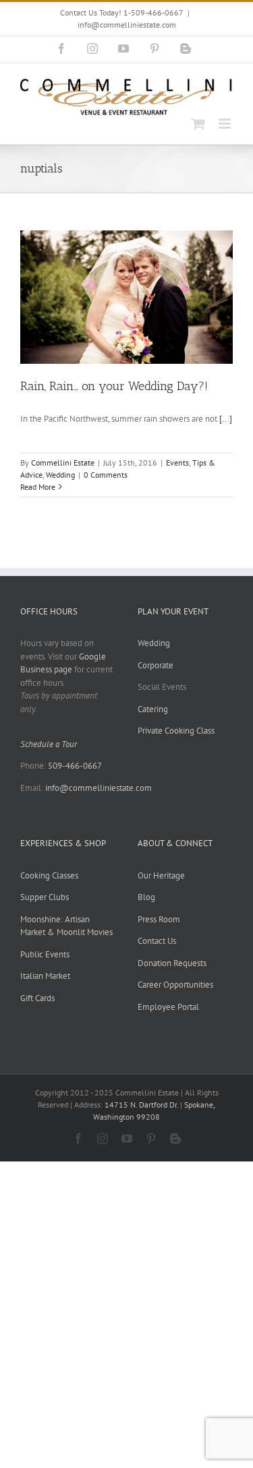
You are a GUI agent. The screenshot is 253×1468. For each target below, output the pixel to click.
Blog (146, 897)
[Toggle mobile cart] (198, 124)
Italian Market (45, 976)
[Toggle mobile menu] (226, 124)
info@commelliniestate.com (127, 25)
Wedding (60, 475)
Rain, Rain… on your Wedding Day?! (114, 386)
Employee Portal (168, 1007)
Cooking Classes (49, 875)
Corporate (155, 665)
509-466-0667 (75, 765)
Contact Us (157, 941)
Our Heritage (161, 875)
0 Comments (106, 475)
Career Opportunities (175, 984)
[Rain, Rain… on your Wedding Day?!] (126, 297)
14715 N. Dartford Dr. (142, 1104)
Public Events (44, 954)
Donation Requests (172, 963)
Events (177, 462)
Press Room (159, 919)
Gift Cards (37, 998)
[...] (225, 418)
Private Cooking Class (176, 730)
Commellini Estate (62, 462)
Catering (153, 709)
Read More (37, 487)
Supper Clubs (44, 897)
